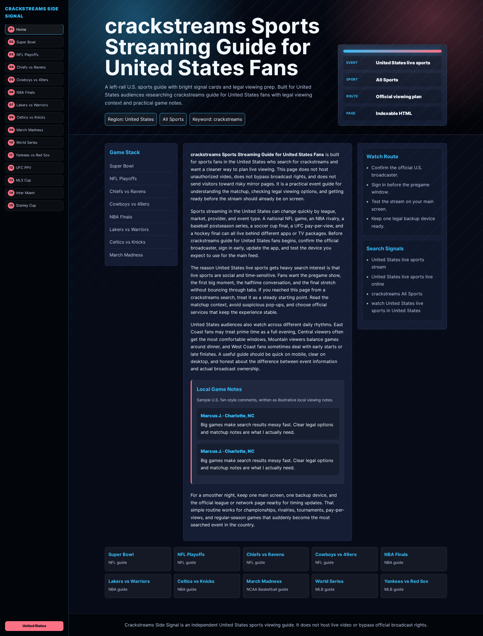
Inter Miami (22, 193)
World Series (23, 142)
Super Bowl (22, 42)
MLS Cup (20, 180)
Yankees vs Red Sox (29, 155)
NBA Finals (22, 92)
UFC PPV (20, 168)
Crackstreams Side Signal (32, 12)
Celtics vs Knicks (27, 117)
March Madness (26, 130)
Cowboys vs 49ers (28, 80)
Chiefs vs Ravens (27, 67)
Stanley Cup (22, 205)
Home (17, 29)
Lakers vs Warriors (28, 105)
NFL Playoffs (24, 55)
